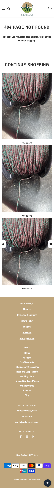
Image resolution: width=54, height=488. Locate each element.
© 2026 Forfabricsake (20, 479)
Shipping (27, 326)
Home (27, 353)
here (47, 36)
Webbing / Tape (27, 376)
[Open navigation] (3, 8)
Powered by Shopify (34, 479)
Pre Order (27, 332)
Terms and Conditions (27, 315)
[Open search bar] (9, 8)
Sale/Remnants (27, 362)
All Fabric (27, 357)
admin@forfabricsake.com (27, 422)
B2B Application (27, 338)
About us (27, 309)
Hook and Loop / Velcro (27, 371)
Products (27, 143)
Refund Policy (27, 320)
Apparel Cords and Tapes (27, 381)
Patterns (27, 390)
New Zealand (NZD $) (26, 455)
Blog (27, 395)
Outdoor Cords (27, 385)
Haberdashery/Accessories (27, 367)
